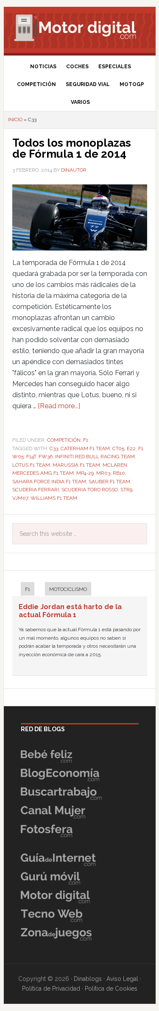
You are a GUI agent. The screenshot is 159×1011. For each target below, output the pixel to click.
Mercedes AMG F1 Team (43, 473)
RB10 (119, 473)
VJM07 (20, 498)
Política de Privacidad (51, 988)
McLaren (115, 465)
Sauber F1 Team (109, 482)
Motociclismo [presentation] (68, 589)
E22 (131, 448)
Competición (64, 440)
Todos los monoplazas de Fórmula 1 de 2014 (71, 148)
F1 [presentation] (27, 589)
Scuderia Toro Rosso (89, 490)
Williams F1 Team (54, 498)
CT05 (118, 448)
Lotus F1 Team (31, 465)
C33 (54, 448)
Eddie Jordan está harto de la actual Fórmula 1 (70, 611)
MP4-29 (85, 473)
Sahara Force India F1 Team (49, 482)
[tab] (23, 589)
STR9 (126, 490)
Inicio (15, 120)
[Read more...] (59, 406)
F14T (31, 457)
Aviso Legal (122, 978)
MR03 (103, 473)
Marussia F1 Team (76, 465)
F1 (85, 440)
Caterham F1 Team (85, 448)
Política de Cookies (111, 988)
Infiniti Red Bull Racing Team (95, 457)
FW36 (46, 457)
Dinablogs (88, 978)
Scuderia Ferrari (35, 490)
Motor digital (79, 27)
